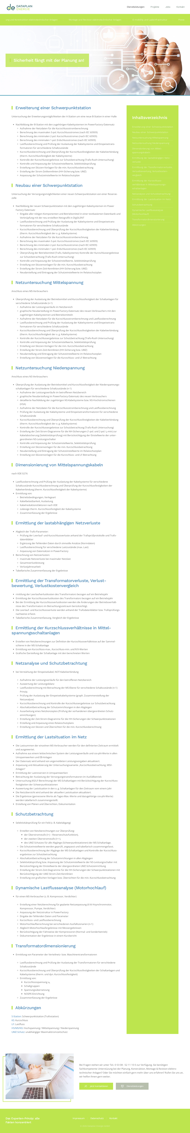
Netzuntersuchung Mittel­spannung (150, 137)
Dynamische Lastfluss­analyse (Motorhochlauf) (147, 212)
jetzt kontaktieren (99, 1086)
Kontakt (180, 7)
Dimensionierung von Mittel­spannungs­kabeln (147, 150)
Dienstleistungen (135, 7)
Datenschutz (97, 1118)
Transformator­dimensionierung (148, 219)
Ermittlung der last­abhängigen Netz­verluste (151, 160)
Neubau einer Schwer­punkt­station (150, 132)
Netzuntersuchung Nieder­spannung (150, 143)
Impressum (79, 1118)
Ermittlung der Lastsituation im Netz (151, 199)
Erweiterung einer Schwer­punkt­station (152, 127)
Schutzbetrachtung (142, 204)
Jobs (167, 7)
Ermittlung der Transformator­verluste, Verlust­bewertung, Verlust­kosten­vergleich (152, 171)
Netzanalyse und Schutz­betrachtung (151, 194)
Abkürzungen (139, 225)
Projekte (154, 7)
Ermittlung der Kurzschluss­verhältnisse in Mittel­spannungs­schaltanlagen (149, 184)
